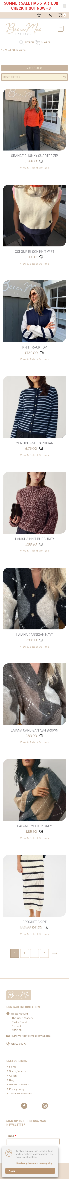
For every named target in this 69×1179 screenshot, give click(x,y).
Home (12, 1066)
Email (11, 1136)
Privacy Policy (16, 1089)
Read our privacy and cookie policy (34, 1163)
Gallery (13, 1075)
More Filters (34, 68)
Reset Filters (11, 77)
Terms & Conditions (20, 1093)
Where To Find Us (19, 1084)
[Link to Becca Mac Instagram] (45, 1106)
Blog (12, 1080)
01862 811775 (18, 1043)
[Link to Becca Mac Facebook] (24, 1106)
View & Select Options (34, 167)
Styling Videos (17, 1071)
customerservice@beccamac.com (31, 1035)
